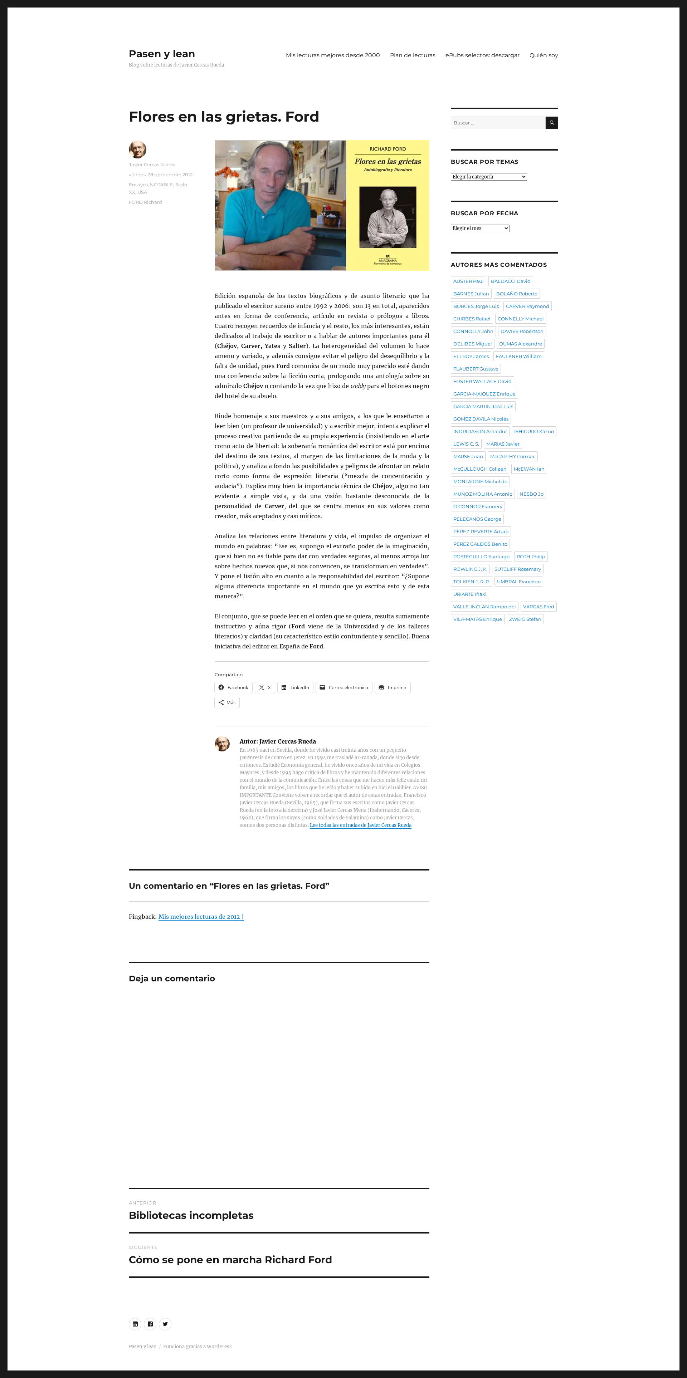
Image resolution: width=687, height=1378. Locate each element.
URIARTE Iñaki (470, 594)
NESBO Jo (532, 494)
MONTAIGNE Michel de (480, 481)
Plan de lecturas (412, 55)
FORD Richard (145, 202)
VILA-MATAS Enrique (477, 619)
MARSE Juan (468, 456)
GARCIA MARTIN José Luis (483, 406)
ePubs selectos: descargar (482, 55)
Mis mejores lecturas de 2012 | (201, 916)
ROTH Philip (531, 556)
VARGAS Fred (538, 606)
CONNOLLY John (473, 331)
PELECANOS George (477, 519)
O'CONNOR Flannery (477, 506)
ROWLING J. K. (470, 569)
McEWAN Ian (529, 469)
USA (142, 192)
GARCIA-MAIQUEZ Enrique (484, 394)
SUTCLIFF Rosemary (517, 569)
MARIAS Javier (503, 444)
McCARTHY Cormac (512, 456)
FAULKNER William (519, 356)
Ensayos (138, 184)
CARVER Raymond (527, 306)
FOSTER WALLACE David (482, 381)
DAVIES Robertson (522, 331)
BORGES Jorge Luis (476, 306)
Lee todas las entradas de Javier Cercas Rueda (360, 825)
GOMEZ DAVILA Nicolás (480, 419)
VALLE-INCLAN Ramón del (484, 606)
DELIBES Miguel (472, 344)
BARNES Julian (471, 293)
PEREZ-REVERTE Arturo (480, 531)
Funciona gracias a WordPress (197, 1347)
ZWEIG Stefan (525, 619)
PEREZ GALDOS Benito (480, 544)
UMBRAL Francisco (519, 581)
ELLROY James (471, 356)
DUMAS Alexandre (520, 344)
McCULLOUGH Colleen (480, 469)
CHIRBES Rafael (472, 319)
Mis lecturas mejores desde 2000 (333, 55)
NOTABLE (161, 184)
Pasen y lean (162, 54)
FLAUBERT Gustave (475, 369)
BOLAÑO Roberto (516, 293)
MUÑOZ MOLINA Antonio (482, 494)
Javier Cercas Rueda (152, 164)
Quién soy (544, 55)
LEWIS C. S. (466, 444)
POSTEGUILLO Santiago (481, 556)
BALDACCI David (511, 281)
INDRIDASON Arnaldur (480, 431)
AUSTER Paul (468, 281)
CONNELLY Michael (521, 319)
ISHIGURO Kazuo (534, 431)
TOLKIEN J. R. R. (471, 581)
